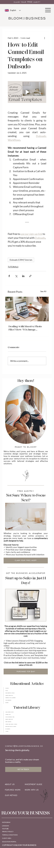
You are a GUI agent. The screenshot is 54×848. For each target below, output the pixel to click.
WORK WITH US (32, 790)
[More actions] (44, 38)
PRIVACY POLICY (7, 831)
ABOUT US (10, 784)
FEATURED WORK (13, 790)
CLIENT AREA (6, 838)
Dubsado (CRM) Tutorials (21, 260)
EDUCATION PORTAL (9, 842)
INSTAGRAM (6, 822)
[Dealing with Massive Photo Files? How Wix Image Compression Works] (27, 309)
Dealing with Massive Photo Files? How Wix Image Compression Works (25, 328)
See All (43, 291)
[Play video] (27, 92)
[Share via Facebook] (9, 276)
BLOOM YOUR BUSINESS (26, 813)
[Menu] (48, 10)
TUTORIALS (13, 267)
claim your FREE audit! (27, 2)
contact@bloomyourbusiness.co (24, 746)
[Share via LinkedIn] (23, 276)
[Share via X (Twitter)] (16, 276)
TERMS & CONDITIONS (10, 835)
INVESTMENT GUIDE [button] (33, 784)
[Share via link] (30, 276)
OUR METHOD (11, 795)
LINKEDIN (5, 826)
